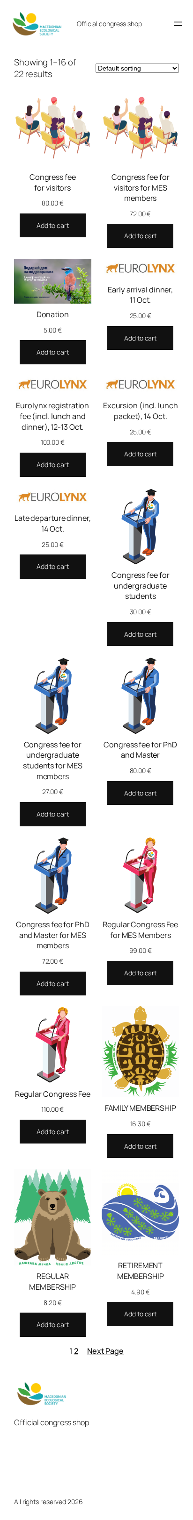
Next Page (105, 1351)
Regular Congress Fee (52, 1094)
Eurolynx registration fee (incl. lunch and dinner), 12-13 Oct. (52, 416)
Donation (53, 314)
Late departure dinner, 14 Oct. (53, 523)
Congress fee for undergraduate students (140, 585)
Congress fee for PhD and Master (140, 749)
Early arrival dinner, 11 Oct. (140, 294)
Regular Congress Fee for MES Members (140, 929)
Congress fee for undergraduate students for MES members (52, 760)
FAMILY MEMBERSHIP (140, 1108)
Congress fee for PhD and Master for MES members (52, 935)
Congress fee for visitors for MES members (140, 187)
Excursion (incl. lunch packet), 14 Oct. (140, 410)
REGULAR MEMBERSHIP (52, 1281)
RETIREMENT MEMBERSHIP (140, 1270)
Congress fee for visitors (53, 182)
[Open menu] (178, 23)
